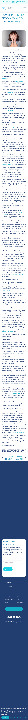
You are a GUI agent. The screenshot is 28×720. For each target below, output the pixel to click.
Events (19, 594)
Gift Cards (19, 602)
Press (6, 602)
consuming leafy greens (14, 393)
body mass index (6, 164)
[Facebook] (11, 617)
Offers (18, 599)
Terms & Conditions (14, 623)
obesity (17, 450)
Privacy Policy (19, 621)
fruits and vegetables (8, 374)
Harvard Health (6, 290)
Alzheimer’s (5, 449)
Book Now (14, 609)
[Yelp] (17, 617)
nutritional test (19, 432)
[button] (27, 1)
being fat (10, 92)
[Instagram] (8, 617)
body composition (15, 450)
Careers (7, 594)
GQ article (5, 78)
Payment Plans (9, 599)
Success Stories (9, 596)
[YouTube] (14, 617)
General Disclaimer (9, 621)
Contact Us (8, 605)
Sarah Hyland (19, 81)
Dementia (12, 449)
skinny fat (11, 450)
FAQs (18, 596)
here (6, 402)
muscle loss (10, 451)
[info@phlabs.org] (19, 617)
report (14, 127)
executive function (17, 274)
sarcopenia (18, 451)
